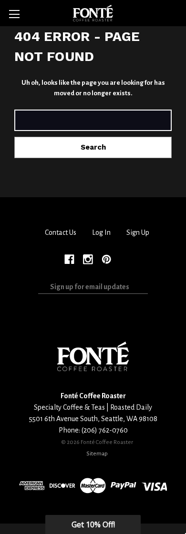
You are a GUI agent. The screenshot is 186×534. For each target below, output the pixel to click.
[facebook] (69, 258)
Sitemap (97, 453)
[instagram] (88, 258)
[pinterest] (107, 258)
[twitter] (125, 258)
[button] (93, 524)
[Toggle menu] (14, 14)
